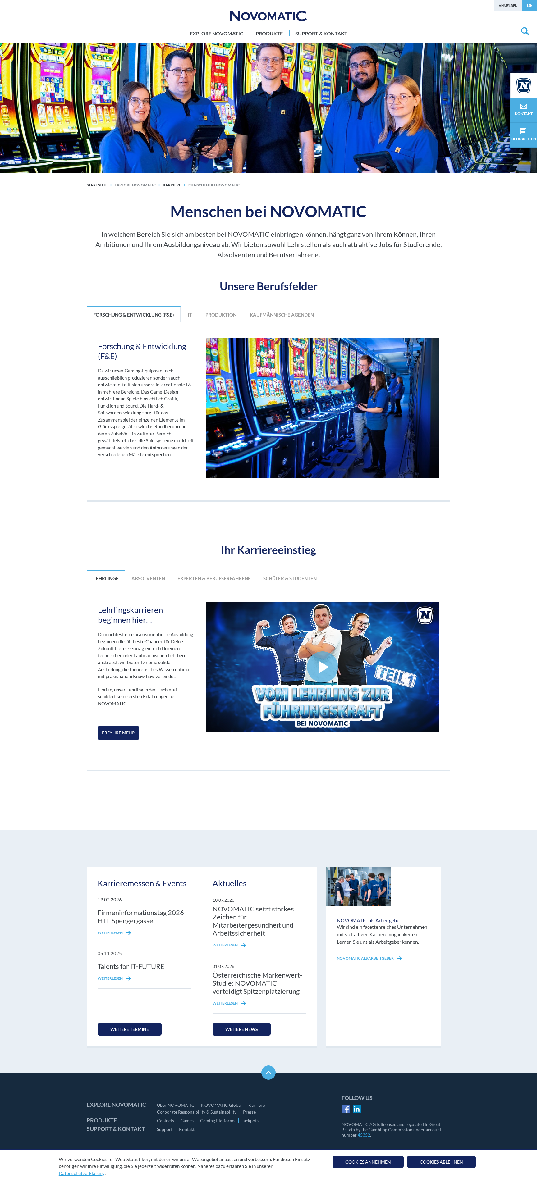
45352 (364, 1135)
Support (164, 1129)
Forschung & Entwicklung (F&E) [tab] (133, 314)
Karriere (256, 1105)
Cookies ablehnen (441, 1162)
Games (187, 1120)
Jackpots (250, 1120)
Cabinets (165, 1120)
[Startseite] (268, 16)
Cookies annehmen (368, 1162)
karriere (172, 185)
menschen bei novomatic (214, 185)
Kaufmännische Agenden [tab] (281, 314)
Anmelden (508, 5)
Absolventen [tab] (148, 578)
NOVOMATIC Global (221, 1105)
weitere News (241, 1029)
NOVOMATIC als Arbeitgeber (365, 958)
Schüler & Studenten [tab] (290, 578)
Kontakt (187, 1129)
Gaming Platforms (217, 1120)
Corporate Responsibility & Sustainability (196, 1112)
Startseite (97, 185)
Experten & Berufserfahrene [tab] (214, 578)
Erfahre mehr (118, 732)
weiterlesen (110, 932)
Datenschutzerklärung (82, 1173)
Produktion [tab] (220, 314)
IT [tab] (189, 314)
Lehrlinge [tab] (106, 578)
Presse (249, 1112)
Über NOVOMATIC (176, 1105)
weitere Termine (129, 1029)
